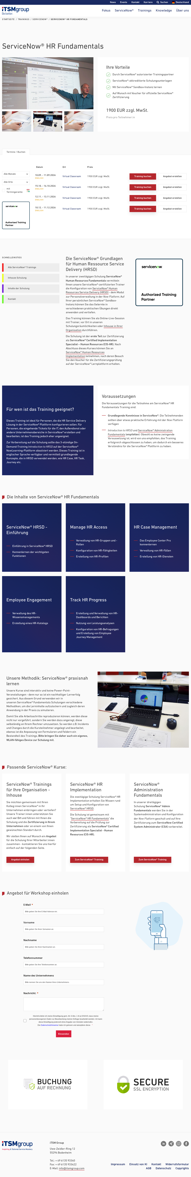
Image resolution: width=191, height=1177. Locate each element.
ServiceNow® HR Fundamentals (90, 818)
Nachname (30, 940)
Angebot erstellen (172, 176)
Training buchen (142, 176)
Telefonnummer (33, 958)
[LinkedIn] (163, 1143)
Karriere (148, 2)
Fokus (106, 10)
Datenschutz (163, 1168)
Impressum (118, 1164)
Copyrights (182, 1168)
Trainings (144, 10)
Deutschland (182, 2)
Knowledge (164, 10)
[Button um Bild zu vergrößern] (48, 83)
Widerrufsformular (177, 1164)
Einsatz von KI (138, 1164)
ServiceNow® (124, 10)
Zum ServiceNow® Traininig (89, 859)
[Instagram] (178, 1143)
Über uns (182, 10)
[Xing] (171, 1143)
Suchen (164, 2)
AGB (148, 1168)
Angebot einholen (20, 859)
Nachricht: (29, 993)
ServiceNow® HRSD (82, 808)
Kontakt (135, 2)
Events (123, 2)
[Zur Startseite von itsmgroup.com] (15, 11)
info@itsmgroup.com (71, 1168)
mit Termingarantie (15, 190)
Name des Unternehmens (38, 975)
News (113, 2)
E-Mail (27, 904)
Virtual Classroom (72, 176)
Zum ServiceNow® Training (153, 859)
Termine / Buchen (16, 152)
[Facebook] (186, 1143)
